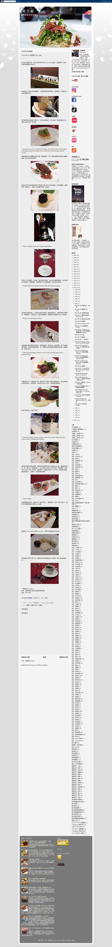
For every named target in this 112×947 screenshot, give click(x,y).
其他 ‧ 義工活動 (76, 481)
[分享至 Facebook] (51, 603)
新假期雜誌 (75, 759)
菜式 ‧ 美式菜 (75, 629)
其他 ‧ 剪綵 (75, 473)
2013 (75, 285)
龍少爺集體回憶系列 (77, 812)
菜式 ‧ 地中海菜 (76, 589)
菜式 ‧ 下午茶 (75, 549)
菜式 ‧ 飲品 (75, 690)
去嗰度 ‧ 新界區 (76, 437)
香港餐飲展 (75, 526)
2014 (75, 283)
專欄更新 (74, 539)
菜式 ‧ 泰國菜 (75, 642)
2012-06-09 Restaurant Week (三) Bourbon (81, 374)
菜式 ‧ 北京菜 (75, 572)
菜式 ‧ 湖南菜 (75, 677)
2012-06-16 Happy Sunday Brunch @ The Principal (82, 342)
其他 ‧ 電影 (75, 488)
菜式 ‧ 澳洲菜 (75, 726)
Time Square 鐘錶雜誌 (78, 829)
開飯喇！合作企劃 (77, 745)
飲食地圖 (74, 749)
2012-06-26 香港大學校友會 (82, 319)
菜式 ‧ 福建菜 (75, 705)
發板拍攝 (74, 545)
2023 (75, 262)
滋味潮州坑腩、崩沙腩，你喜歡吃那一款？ (40, 887)
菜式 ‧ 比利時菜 (76, 566)
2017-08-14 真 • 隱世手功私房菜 (37, 896)
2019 (75, 271)
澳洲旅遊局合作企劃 (77, 801)
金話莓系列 (75, 516)
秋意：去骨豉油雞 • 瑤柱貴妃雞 (37, 878)
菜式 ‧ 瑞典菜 (75, 696)
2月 (76, 415)
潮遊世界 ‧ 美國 (76, 774)
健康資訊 (74, 535)
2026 (75, 255)
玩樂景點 (74, 514)
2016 (75, 278)
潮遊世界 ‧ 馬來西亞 (77, 787)
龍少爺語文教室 (76, 816)
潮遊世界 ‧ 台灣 (76, 770)
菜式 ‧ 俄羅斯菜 (76, 623)
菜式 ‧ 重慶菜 (75, 640)
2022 (75, 264)
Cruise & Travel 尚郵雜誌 (78, 822)
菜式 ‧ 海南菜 (75, 646)
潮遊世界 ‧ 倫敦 (76, 778)
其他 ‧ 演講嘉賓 (76, 494)
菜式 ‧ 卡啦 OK (76, 577)
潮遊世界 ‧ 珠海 (76, 785)
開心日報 (74, 743)
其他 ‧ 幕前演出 (76, 490)
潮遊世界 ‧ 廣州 (76, 793)
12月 (76, 289)
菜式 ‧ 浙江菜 (75, 644)
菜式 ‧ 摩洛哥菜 (76, 715)
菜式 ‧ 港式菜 (75, 675)
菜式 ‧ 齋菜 (75, 730)
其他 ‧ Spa (74, 500)
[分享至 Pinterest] (53, 603)
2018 (75, 273)
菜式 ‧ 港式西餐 (76, 673)
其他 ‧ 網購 (75, 496)
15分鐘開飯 (75, 427)
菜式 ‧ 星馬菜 (75, 627)
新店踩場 (74, 755)
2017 (75, 276)
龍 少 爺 (28, 11)
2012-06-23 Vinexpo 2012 (82, 323)
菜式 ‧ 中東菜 (75, 556)
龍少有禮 (74, 803)
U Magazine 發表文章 (78, 831)
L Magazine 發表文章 (77, 824)
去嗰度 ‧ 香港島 (76, 435)
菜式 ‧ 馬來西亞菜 (76, 659)
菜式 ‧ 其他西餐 (76, 612)
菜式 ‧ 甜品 (75, 665)
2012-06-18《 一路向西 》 (82, 339)
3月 (76, 412)
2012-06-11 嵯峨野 (80, 366)
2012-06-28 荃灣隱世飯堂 (82, 313)
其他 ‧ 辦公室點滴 (76, 498)
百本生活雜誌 (75, 448)
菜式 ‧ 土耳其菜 (76, 551)
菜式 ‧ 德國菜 (75, 713)
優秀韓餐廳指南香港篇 (78, 818)
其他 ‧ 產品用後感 (76, 475)
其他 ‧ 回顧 (75, 458)
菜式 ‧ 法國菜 (38, 605)
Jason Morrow (58, 940)
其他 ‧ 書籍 (75, 471)
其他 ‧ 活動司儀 (76, 465)
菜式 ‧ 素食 (75, 652)
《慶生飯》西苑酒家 (34, 859)
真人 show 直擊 (76, 528)
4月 (76, 410)
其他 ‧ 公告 (75, 454)
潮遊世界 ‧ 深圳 (76, 791)
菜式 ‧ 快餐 (75, 608)
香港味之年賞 (75, 524)
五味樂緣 (74, 431)
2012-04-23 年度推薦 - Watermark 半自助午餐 (41, 905)
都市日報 (74, 541)
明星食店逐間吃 (76, 512)
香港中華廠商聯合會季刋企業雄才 (81, 521)
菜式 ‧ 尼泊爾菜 (76, 583)
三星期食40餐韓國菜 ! (78, 429)
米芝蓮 (73, 450)
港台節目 (74, 543)
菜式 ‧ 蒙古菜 (75, 707)
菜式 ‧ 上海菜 (75, 547)
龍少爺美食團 (75, 808)
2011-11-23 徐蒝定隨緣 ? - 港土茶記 (38, 916)
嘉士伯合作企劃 (76, 761)
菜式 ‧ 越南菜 (75, 684)
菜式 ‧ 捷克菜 (75, 661)
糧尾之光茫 (75, 820)
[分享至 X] (49, 603)
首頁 (44, 657)
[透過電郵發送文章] (43, 602)
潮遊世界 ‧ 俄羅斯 (76, 772)
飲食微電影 (75, 753)
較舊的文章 (63, 657)
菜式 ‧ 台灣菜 (75, 579)
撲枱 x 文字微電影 (77, 764)
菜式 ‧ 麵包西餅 (76, 732)
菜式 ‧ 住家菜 (75, 604)
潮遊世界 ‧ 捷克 (76, 789)
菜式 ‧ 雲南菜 (75, 686)
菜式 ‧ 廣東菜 (75, 711)
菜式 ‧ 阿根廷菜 (76, 621)
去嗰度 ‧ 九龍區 (30, 605)
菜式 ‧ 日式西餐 (76, 564)
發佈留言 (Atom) (29, 661)
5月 (76, 408)
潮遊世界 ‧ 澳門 (76, 795)
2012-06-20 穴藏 (79, 334)
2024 (75, 260)
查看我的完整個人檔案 (78, 71)
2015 (75, 280)
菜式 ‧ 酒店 (75, 656)
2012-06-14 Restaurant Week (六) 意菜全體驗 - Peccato (82, 352)
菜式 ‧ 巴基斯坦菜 (76, 560)
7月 (76, 301)
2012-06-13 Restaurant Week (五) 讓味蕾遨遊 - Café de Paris (82, 357)
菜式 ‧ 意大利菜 (76, 692)
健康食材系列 (75, 533)
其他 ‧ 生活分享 (76, 456)
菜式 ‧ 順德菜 (75, 688)
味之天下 (74, 508)
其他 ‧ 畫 (74, 479)
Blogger (69, 940)
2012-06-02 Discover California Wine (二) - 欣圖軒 (82, 400)
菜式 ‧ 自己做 (75, 596)
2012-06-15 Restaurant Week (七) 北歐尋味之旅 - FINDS (82, 347)
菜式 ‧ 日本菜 (75, 562)
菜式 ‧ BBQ (75, 736)
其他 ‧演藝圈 (75, 506)
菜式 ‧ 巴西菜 (75, 558)
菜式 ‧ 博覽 (75, 669)
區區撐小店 (75, 537)
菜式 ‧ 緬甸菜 (75, 719)
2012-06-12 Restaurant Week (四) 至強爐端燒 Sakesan (81, 362)
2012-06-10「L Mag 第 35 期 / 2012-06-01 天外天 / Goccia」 (82, 370)
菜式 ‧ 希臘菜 (75, 606)
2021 (75, 267)
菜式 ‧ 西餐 (75, 602)
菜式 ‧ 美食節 (75, 631)
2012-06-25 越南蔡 (80, 321)
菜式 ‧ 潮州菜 (75, 717)
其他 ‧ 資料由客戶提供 (78, 484)
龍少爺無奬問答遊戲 (77, 810)
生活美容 (74, 442)
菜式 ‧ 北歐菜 (75, 575)
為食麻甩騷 (75, 519)
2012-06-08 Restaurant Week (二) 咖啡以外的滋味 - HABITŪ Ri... (83, 379)
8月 (76, 299)
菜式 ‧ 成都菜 (75, 591)
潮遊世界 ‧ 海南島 (76, 782)
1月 (76, 417)
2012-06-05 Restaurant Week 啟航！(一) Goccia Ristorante (82, 391)
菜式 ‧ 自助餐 (75, 598)
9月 (76, 296)
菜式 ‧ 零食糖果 (76, 701)
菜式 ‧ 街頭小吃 (76, 680)
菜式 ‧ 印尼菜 (75, 585)
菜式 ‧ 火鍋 (75, 568)
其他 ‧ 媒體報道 (76, 477)
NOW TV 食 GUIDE (77, 827)
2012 (75, 287)
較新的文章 (25, 657)
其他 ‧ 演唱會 (75, 492)
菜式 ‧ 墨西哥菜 (76, 724)
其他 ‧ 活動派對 (76, 467)
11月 (76, 292)
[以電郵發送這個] (46, 603)
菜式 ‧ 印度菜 (75, 587)
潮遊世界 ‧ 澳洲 (76, 797)
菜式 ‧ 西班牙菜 (76, 600)
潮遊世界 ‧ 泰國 (76, 780)
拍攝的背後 (75, 510)
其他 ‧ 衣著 (75, 463)
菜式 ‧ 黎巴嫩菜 (76, 722)
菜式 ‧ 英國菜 (75, 638)
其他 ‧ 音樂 (75, 469)
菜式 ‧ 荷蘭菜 (75, 667)
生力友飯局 (75, 439)
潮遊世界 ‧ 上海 (76, 766)
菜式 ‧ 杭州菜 (75, 614)
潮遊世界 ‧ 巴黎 (76, 768)
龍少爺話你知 (75, 814)
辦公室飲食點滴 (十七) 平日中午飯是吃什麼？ (41, 850)
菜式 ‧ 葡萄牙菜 (76, 698)
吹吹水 (73, 452)
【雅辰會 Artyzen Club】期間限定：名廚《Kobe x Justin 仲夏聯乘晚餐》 (40, 842)
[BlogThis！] (48, 603)
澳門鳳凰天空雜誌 (77, 799)
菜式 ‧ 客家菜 (75, 625)
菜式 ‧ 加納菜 (75, 570)
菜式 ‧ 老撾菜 (75, 593)
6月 (76, 303)
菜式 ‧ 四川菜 (75, 581)
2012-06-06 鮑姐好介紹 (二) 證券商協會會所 (82, 386)
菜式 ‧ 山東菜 (75, 554)
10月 (76, 294)
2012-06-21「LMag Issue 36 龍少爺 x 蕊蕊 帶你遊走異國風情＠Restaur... (82, 331)
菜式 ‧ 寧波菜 (75, 703)
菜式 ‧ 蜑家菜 (75, 709)
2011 (75, 420)
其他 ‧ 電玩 (75, 486)
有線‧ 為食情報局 (76, 446)
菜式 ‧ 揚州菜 (75, 671)
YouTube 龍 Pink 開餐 (78, 833)
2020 (75, 269)
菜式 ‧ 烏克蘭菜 (76, 648)
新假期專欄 (75, 757)
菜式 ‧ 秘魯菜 (75, 650)
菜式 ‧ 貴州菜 (75, 682)
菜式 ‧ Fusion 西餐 (77, 738)
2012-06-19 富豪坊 (80, 337)
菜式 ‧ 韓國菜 (75, 728)
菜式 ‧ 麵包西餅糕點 (77, 734)
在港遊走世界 (75, 444)
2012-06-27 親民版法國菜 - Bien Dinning (82, 316)
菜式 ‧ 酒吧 (75, 654)
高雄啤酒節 (75, 531)
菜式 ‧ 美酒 (75, 633)
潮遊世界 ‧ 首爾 (76, 776)
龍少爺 (83, 50)
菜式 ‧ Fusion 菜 (76, 740)
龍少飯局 (74, 805)
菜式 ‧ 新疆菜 (75, 694)
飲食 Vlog (74, 747)
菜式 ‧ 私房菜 (75, 610)
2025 (75, 257)
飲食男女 (74, 751)
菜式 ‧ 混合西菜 (76, 663)
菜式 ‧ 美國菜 (75, 635)
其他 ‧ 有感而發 (76, 460)
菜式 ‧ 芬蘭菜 (75, 619)
